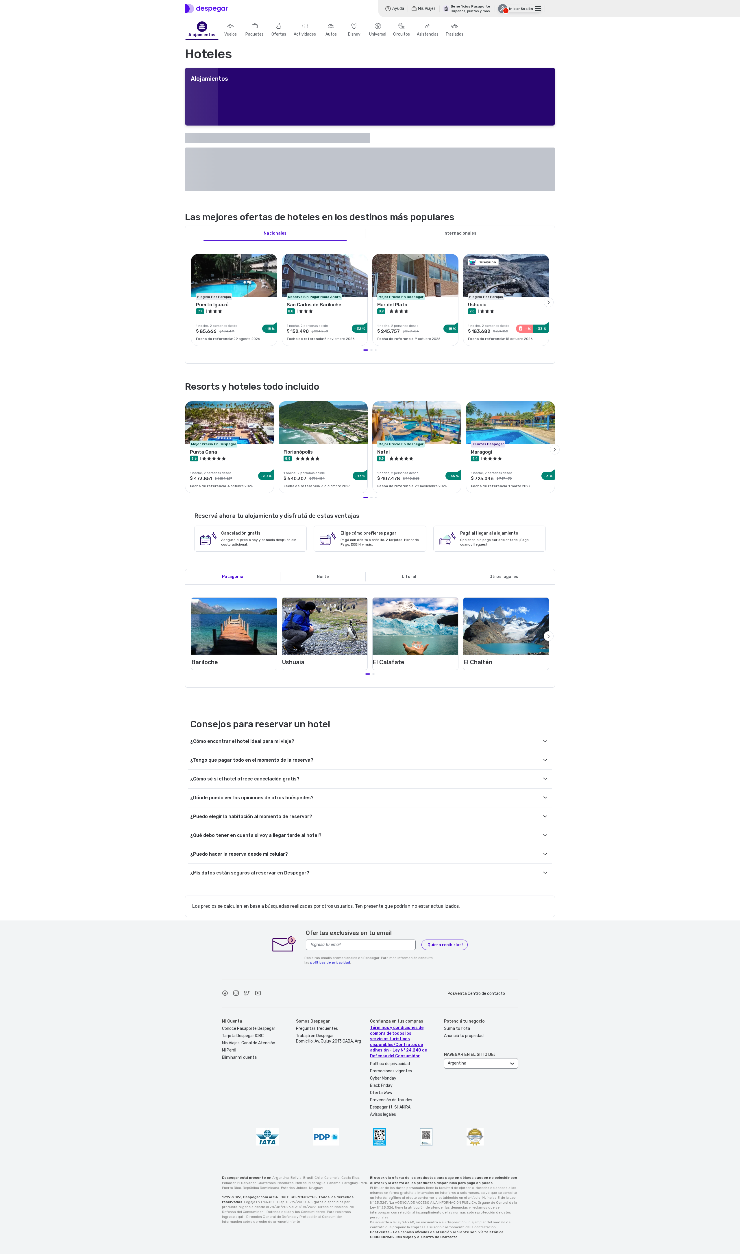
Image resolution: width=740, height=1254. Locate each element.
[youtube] (258, 993)
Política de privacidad (390, 1063)
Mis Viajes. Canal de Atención (248, 1043)
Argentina (280, 1178)
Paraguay (350, 1183)
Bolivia (296, 1178)
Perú (363, 1183)
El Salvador (246, 1183)
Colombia (332, 1178)
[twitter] (247, 993)
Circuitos (401, 34)
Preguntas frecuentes (317, 1028)
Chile (318, 1178)
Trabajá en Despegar (315, 1035)
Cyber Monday (383, 1078)
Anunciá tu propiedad (464, 1035)
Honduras (286, 1183)
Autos (331, 34)
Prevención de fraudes (391, 1100)
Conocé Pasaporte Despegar (248, 1028)
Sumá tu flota (457, 1028)
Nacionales (275, 233)
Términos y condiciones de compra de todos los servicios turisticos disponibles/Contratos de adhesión (396, 1039)
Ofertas (278, 34)
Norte (323, 576)
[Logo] (206, 8)
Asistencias (428, 34)
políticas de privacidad (330, 962)
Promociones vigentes (391, 1071)
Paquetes (254, 34)
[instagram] (236, 993)
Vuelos (230, 34)
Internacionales (459, 233)
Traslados (454, 34)
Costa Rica (350, 1178)
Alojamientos (201, 35)
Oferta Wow (381, 1092)
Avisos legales (383, 1114)
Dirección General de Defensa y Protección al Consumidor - (295, 1217)
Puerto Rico (231, 1188)
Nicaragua (316, 1183)
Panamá (334, 1183)
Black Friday (381, 1085)
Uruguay (316, 1188)
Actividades (305, 34)
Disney (354, 34)
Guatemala (267, 1183)
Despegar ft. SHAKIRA (390, 1107)
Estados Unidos (294, 1188)
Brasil (308, 1178)
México (301, 1183)
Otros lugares (503, 576)
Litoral (409, 576)
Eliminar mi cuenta (239, 1057)
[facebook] (225, 993)
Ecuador (229, 1183)
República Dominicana (261, 1188)
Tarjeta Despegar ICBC (243, 1035)
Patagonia (233, 576)
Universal (377, 34)
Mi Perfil (229, 1050)
